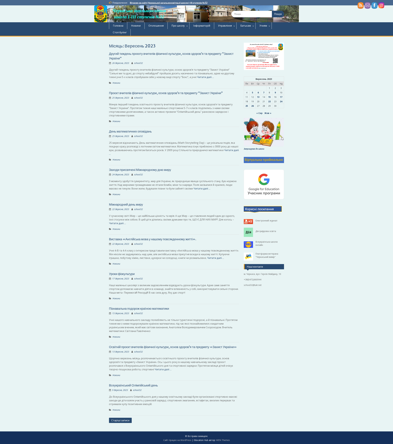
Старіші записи (120, 420)
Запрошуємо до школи (254, 148)
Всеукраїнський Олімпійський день (133, 385)
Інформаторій (201, 25)
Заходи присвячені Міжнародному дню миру (140, 170)
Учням (263, 25)
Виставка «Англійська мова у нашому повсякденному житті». (152, 239)
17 (281, 96)
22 (269, 101)
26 (252, 105)
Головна (118, 25)
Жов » (267, 113)
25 (246, 105)
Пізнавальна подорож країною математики (139, 308)
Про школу (178, 25)
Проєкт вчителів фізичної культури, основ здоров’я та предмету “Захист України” (166, 93)
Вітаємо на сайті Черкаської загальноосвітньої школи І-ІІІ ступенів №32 (168, 2)
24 (281, 101)
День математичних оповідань (130, 131)
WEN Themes (223, 440)
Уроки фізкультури (122, 274)
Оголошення (156, 25)
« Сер (259, 113)
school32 (138, 63)
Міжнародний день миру (126, 204)
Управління (225, 25)
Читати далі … (205, 77)
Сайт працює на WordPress (177, 440)
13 (258, 96)
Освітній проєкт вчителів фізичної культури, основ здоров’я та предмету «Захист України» (173, 347)
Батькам (245, 25)
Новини (136, 25)
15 (269, 96)
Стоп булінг (120, 32)
